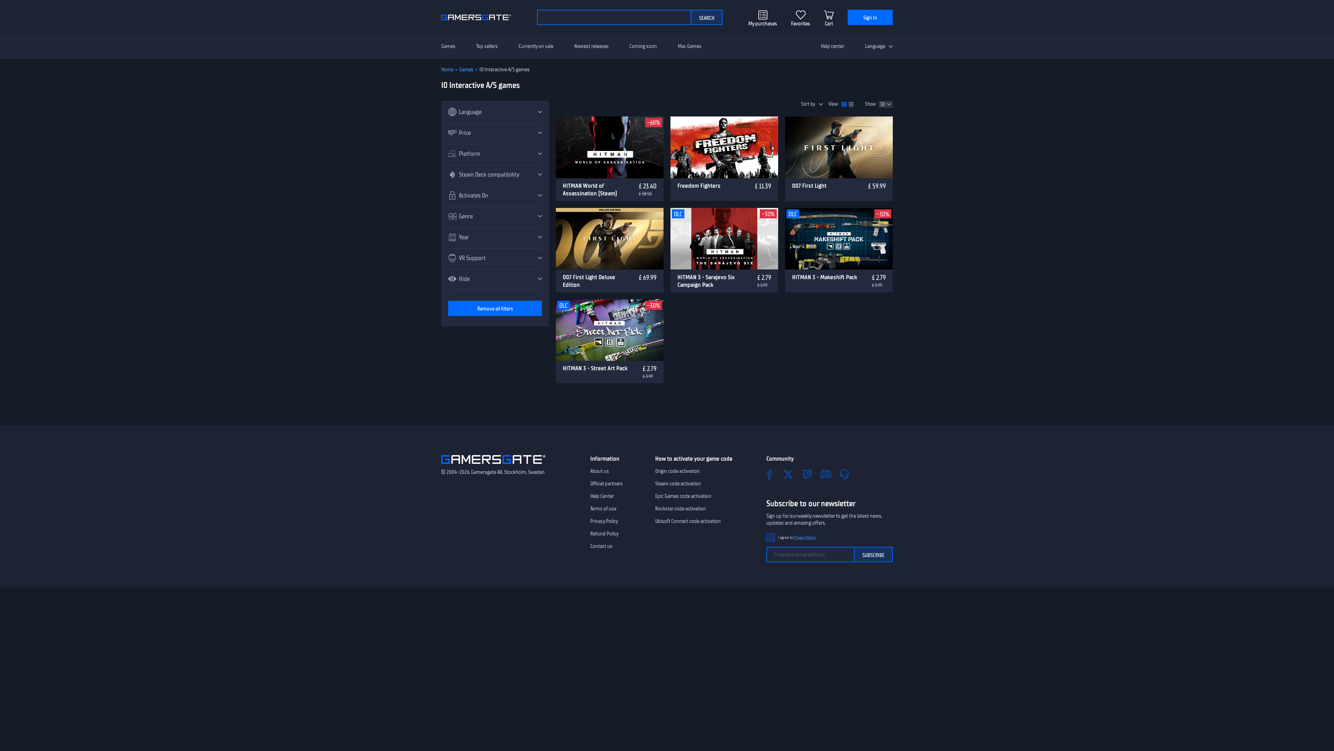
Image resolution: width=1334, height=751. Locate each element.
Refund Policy (604, 533)
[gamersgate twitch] (807, 474)
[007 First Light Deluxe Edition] (610, 239)
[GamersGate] (493, 465)
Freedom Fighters (698, 185)
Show (870, 104)
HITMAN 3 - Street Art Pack (595, 368)
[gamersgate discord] (825, 474)
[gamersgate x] (788, 474)
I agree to (797, 537)
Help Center (602, 496)
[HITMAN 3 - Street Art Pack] (610, 330)
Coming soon (643, 46)
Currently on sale (536, 46)
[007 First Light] (839, 147)
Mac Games (689, 46)
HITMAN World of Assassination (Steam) (590, 189)
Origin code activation (677, 471)
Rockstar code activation (680, 508)
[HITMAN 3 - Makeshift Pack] (839, 239)
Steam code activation (678, 483)
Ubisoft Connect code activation (688, 521)
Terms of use (603, 508)
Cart (829, 23)
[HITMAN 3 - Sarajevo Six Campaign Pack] (724, 239)
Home (447, 69)
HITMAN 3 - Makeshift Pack (824, 277)
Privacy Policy (604, 521)
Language (875, 46)
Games (448, 46)
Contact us (601, 546)
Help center (832, 46)
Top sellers (487, 46)
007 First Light (809, 185)
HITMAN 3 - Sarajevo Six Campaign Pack (706, 281)
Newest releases (591, 46)
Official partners (606, 483)
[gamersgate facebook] (769, 474)
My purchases (762, 23)
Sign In (870, 17)
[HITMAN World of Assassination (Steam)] (610, 147)
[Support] (844, 474)
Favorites (800, 23)
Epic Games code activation (683, 496)
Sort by (808, 104)
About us (599, 471)
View (833, 104)
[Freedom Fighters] (724, 147)
